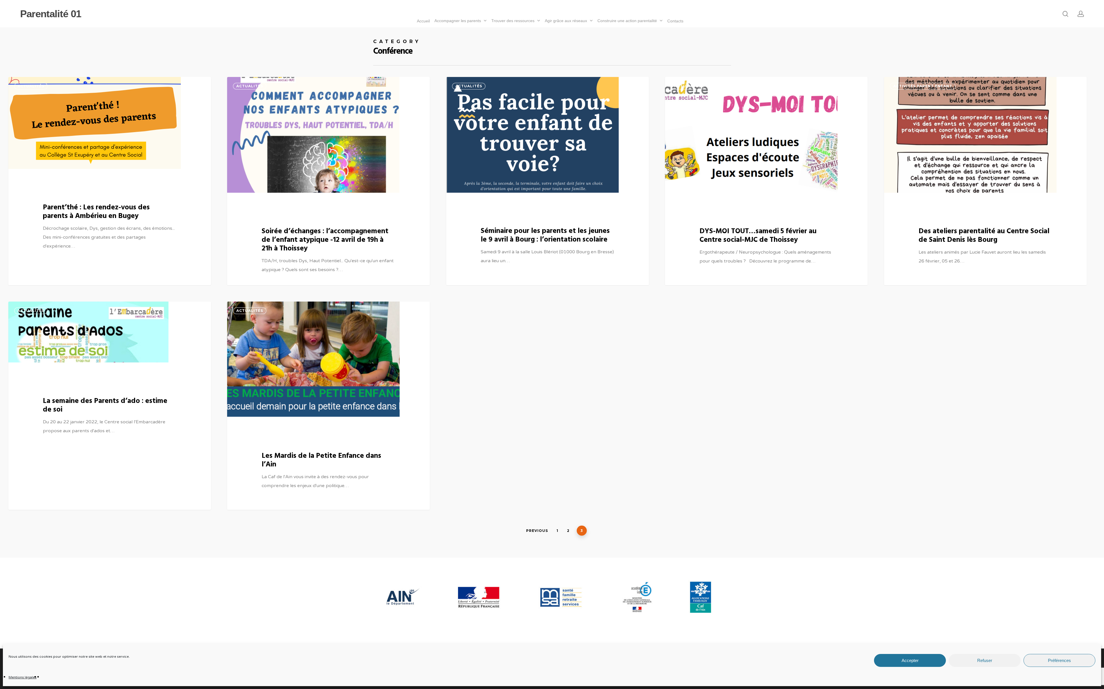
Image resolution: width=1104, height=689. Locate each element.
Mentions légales (23, 677)
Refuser (984, 660)
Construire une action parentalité (627, 20)
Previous (537, 530)
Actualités (31, 86)
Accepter (910, 660)
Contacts (675, 21)
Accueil (423, 21)
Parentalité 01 (50, 14)
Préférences (1059, 660)
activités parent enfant (922, 86)
